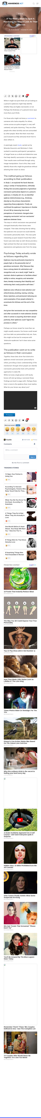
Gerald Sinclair (15, 29)
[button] (37, 4)
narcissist (31, 118)
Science (20, 14)
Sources (10, 415)
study (20, 145)
